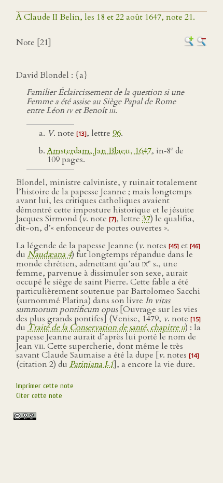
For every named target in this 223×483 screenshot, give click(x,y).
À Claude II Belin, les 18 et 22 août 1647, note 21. (105, 17)
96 (117, 133)
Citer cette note (39, 395)
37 (146, 218)
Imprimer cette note (45, 385)
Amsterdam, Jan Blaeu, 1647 (99, 151)
